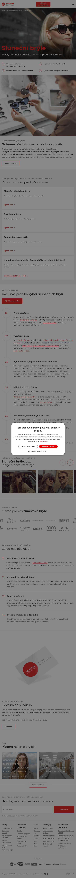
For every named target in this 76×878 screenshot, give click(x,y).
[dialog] (38, 439)
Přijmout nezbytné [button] (28, 446)
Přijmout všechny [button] (48, 446)
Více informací (44, 441)
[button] (38, 451)
